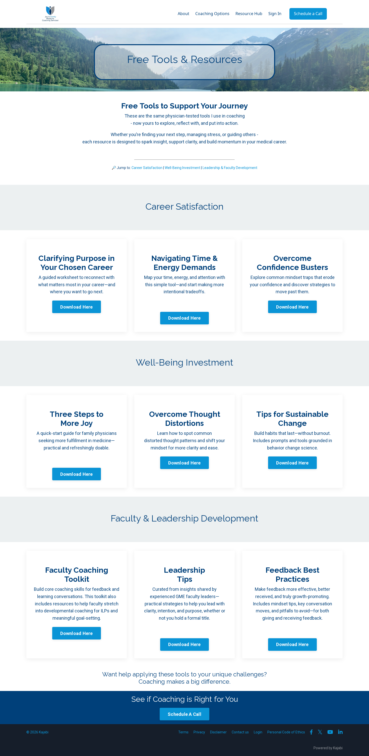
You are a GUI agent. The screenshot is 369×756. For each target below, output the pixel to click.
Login (258, 732)
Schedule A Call (184, 714)
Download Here (76, 307)
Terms (183, 732)
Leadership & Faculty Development (230, 168)
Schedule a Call (308, 13)
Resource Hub (248, 13)
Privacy (199, 732)
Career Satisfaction (147, 168)
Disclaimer (218, 732)
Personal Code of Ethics (286, 732)
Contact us (240, 732)
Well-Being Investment (182, 168)
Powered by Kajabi (328, 748)
